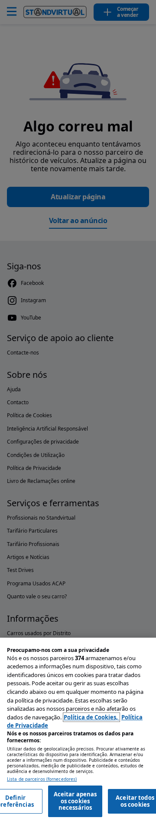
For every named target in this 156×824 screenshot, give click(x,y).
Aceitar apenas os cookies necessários (75, 800)
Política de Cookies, (91, 717)
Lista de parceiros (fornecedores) (42, 779)
